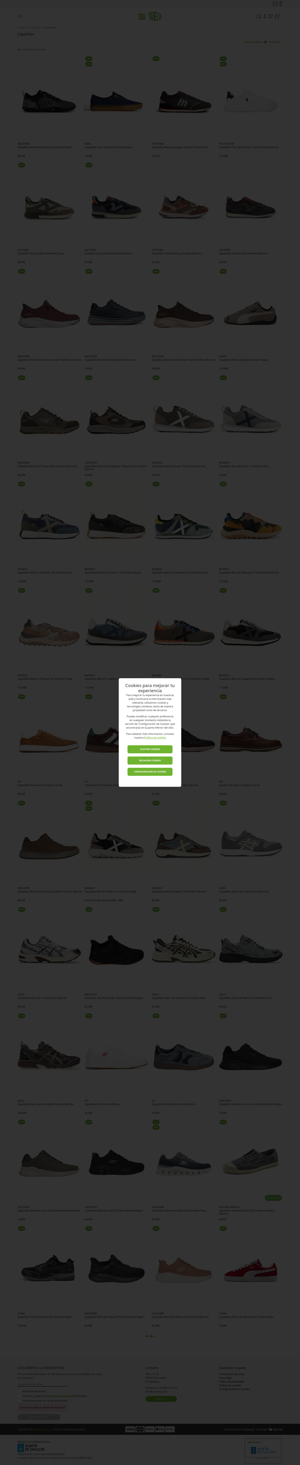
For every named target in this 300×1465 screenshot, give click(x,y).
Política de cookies (155, 738)
